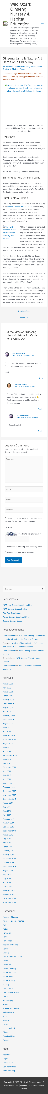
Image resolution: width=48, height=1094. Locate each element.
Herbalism (7, 933)
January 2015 (8, 894)
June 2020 (7, 759)
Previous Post (24, 311)
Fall (4, 925)
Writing (5, 1040)
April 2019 (7, 771)
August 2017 (8, 803)
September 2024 (10, 704)
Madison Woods (21, 384)
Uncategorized (9, 1028)
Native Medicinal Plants (12, 957)
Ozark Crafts (8, 989)
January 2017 (8, 823)
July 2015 (6, 874)
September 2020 (10, 755)
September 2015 (9, 867)
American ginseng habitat (13, 921)
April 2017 (7, 815)
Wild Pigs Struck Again (12, 613)
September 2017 (9, 799)
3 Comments (8, 66)
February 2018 (8, 787)
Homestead (7, 941)
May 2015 (7, 878)
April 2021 (7, 751)
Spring (5, 1016)
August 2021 (8, 743)
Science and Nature (11, 1008)
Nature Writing (9, 981)
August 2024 (8, 708)
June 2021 (7, 747)
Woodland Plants (9, 1036)
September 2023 (10, 720)
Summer (6, 1020)
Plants (5, 1004)
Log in (5, 1059)
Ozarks (5, 996)
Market (5, 949)
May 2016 (7, 839)
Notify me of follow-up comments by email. (24, 547)
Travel (5, 1024)
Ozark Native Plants (11, 992)
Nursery (6, 985)
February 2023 (9, 735)
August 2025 (8, 692)
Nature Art (7, 965)
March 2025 (8, 696)
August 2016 (8, 835)
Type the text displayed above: (30, 534)
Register (6, 1055)
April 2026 (7, 688)
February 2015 (8, 890)
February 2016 (9, 851)
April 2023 (7, 731)
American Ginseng (22, 66)
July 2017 (6, 807)
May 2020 (7, 763)
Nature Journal (9, 977)
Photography (8, 1000)
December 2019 (9, 767)
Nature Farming (9, 973)
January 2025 (8, 700)
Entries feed (8, 1063)
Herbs (5, 937)
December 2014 (9, 898)
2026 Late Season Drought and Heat (18, 605)
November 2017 (9, 795)
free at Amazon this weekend (19, 207)
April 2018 (7, 779)
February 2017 (8, 819)
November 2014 (9, 902)
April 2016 (7, 843)
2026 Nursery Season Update (15, 609)
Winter (5, 1032)
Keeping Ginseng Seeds (12, 621)
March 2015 (7, 886)
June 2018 (7, 775)
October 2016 (8, 827)
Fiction (33, 66)
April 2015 (7, 882)
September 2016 (9, 831)
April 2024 (7, 712)
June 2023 (7, 728)
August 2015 (8, 871)
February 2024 (9, 716)
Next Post (24, 318)
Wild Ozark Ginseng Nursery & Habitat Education (20, 14)
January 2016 (8, 855)
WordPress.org (9, 1071)
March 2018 (7, 783)
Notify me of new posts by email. (20, 553)
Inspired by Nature (10, 945)
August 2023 (8, 724)
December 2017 (9, 791)
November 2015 (9, 859)
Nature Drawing (9, 969)
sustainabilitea (19, 353)
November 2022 (9, 739)
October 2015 (8, 863)
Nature (5, 961)
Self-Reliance (8, 1012)
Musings (6, 953)
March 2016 (8, 847)
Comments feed (9, 1067)
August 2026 (8, 684)
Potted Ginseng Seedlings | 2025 (16, 617)
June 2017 (7, 811)
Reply (41, 378)
